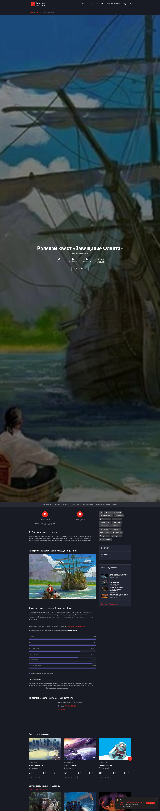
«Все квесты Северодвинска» (76, 627)
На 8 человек (117, 522)
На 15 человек (104, 529)
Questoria (38, 12)
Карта (92, 4)
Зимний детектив (105, 765)
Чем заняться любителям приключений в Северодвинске (117, 582)
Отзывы (114, 504)
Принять (150, 803)
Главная (31, 12)
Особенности (47, 504)
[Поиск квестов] (131, 4)
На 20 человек (104, 525)
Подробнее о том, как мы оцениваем (57, 688)
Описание (65, 504)
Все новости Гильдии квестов (110, 604)
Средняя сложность (106, 515)
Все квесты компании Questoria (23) (39, 789)
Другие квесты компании (103, 504)
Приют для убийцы (36, 765)
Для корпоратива (105, 539)
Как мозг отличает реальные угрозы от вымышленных (118, 575)
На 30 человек (116, 529)
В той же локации (88, 504)
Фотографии (56, 504)
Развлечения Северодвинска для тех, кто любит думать (118, 595)
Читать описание (80, 269)
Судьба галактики (70, 765)
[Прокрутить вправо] (130, 759)
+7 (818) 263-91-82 (70, 706)
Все (101, 512)
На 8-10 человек (104, 532)
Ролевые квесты (105, 522)
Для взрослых (116, 536)
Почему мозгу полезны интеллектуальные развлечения (116, 589)
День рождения (104, 536)
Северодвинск (113, 4)
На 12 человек (116, 525)
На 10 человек (117, 519)
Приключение (119, 515)
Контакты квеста (76, 504)
